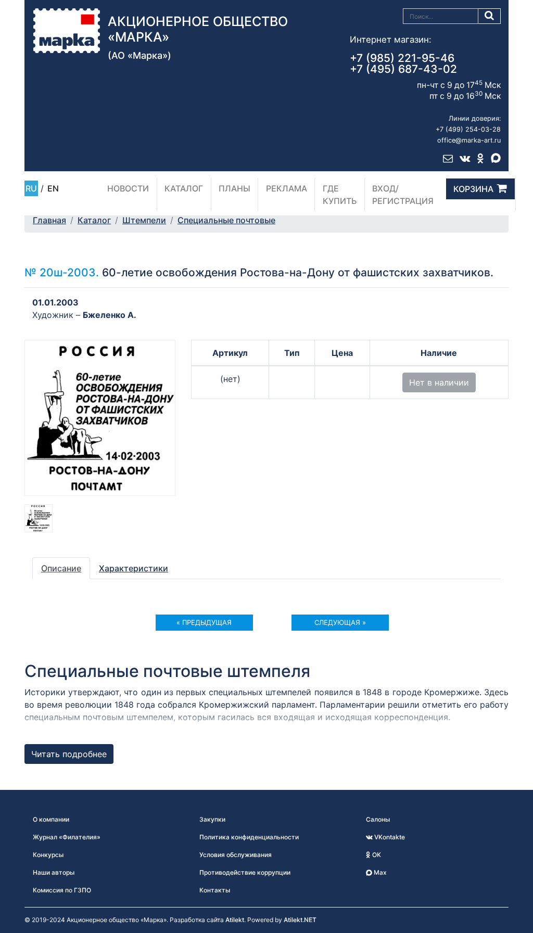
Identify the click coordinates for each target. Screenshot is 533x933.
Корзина (473, 189)
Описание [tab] (61, 568)
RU (31, 188)
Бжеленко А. (109, 315)
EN (53, 188)
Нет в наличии (439, 382)
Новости (128, 188)
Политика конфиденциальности (249, 837)
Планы (234, 188)
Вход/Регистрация (403, 194)
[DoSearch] (489, 16)
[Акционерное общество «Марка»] (66, 29)
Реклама (286, 188)
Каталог (183, 188)
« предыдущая (204, 622)
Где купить (340, 194)
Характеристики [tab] (133, 568)
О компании (51, 819)
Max (379, 872)
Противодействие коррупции (244, 872)
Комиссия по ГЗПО (62, 890)
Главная (49, 220)
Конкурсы (48, 855)
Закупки (212, 819)
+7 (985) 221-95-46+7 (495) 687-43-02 (403, 63)
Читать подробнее (69, 754)
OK (376, 855)
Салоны (378, 819)
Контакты (214, 890)
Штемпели (144, 220)
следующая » (340, 622)
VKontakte (389, 837)
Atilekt (234, 920)
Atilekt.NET (300, 920)
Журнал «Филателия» (66, 837)
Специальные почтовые (226, 220)
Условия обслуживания (235, 855)
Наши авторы (53, 872)
